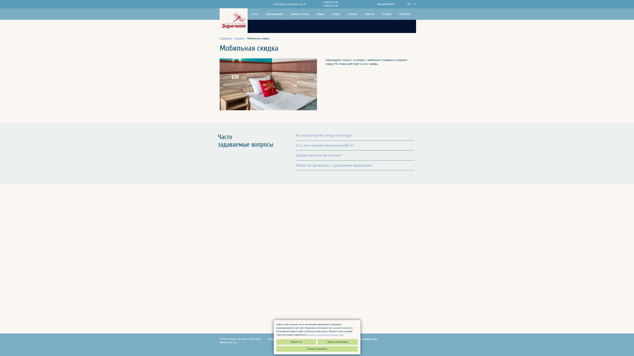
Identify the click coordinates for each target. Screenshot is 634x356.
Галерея (352, 14)
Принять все (296, 342)
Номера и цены (300, 14)
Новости (369, 14)
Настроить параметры (317, 348)
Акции (320, 14)
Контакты (404, 14)
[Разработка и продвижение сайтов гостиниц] (412, 341)
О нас (255, 14)
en (414, 4)
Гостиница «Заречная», (244, 339)
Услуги (336, 14)
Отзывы (386, 14)
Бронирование (274, 14)
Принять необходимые (337, 342)
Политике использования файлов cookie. (326, 334)
